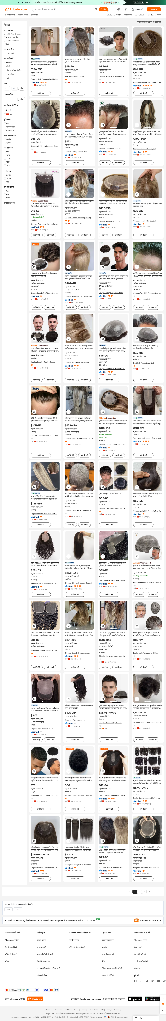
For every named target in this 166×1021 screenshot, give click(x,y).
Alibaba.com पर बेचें (140, 940)
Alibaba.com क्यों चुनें (12, 940)
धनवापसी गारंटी (41, 947)
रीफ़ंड (103, 961)
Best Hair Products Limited (143, 363)
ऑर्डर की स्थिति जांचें (140, 954)
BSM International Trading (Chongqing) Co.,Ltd (74, 76)
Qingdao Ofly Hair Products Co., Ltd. (78, 583)
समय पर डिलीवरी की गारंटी (45, 954)
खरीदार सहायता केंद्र (108, 940)
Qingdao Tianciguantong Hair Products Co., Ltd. (76, 152)
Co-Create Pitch (11, 947)
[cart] (126, 10)
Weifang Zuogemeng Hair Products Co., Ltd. (78, 795)
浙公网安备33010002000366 (122, 1017)
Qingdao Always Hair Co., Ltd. (110, 221)
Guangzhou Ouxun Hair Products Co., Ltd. (45, 795)
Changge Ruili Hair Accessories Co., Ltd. (112, 795)
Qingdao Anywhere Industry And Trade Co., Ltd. (111, 656)
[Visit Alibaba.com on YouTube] (158, 980)
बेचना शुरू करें (138, 947)
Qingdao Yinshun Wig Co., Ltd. (110, 723)
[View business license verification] (105, 1017)
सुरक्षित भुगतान (41, 940)
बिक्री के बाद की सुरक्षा (43, 961)
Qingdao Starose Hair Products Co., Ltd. (44, 514)
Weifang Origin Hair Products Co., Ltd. (147, 722)
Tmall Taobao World (71, 1010)
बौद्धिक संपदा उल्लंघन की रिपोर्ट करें (112, 968)
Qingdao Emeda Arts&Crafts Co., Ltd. (44, 293)
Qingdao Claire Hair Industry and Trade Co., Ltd (77, 653)
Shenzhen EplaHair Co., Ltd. (75, 720)
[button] (96, 9)
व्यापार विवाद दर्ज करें (108, 954)
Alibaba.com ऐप (98, 999)
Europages (118, 1010)
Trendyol (109, 1010)
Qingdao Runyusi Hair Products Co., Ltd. (44, 868)
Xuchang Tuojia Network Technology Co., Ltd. (44, 435)
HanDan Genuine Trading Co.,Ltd (43, 362)
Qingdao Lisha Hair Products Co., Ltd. (147, 511)
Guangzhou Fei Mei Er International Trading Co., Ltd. (112, 580)
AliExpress (48, 1010)
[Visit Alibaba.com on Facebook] (135, 980)
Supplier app (85, 999)
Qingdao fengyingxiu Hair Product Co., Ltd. (79, 362)
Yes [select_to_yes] (8, 909)
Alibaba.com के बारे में (12, 932)
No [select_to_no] (18, 909)
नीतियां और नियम (42, 975)
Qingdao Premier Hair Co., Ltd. (144, 221)
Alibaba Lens (15, 999)
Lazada (83, 1010)
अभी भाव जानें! (92, 920)
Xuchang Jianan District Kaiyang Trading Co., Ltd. (111, 867)
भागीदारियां (137, 968)
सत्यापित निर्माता (74, 940)
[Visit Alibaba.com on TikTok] (164, 980)
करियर (7, 961)
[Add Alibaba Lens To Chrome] (35, 999)
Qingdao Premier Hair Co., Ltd (144, 149)
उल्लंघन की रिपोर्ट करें (108, 975)
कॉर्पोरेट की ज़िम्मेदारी (11, 954)
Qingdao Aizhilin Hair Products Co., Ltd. (112, 76)
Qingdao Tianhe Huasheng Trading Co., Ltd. (78, 218)
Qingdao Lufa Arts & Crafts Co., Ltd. (112, 508)
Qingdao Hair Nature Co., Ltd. (110, 148)
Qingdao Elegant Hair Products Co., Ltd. (112, 444)
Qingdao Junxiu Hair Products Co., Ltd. (79, 438)
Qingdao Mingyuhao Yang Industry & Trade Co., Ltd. (78, 296)
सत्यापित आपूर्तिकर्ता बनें (141, 961)
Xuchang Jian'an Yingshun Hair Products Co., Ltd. (144, 653)
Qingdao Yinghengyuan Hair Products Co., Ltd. (147, 582)
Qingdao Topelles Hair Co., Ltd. (42, 728)
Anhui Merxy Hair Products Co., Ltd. (44, 583)
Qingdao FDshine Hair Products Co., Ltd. (78, 510)
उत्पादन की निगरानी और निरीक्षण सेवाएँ (48, 968)
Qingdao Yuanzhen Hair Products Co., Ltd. (147, 82)
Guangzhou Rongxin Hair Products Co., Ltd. (78, 865)
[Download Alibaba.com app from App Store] (135, 999)
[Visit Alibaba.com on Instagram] (152, 980)
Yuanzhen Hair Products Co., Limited (44, 79)
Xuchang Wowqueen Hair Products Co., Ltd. (44, 224)
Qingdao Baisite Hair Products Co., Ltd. (112, 369)
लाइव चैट (104, 947)
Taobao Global (93, 1010)
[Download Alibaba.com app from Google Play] (153, 999)
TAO (102, 1010)
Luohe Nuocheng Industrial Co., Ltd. (146, 798)
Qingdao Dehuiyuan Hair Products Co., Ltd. (146, 868)
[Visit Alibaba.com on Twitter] (146, 980)
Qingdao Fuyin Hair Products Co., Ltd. (147, 293)
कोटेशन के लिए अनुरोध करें (77, 947)
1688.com (58, 1010)
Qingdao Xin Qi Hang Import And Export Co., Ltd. (111, 293)
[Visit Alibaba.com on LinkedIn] (141, 980)
